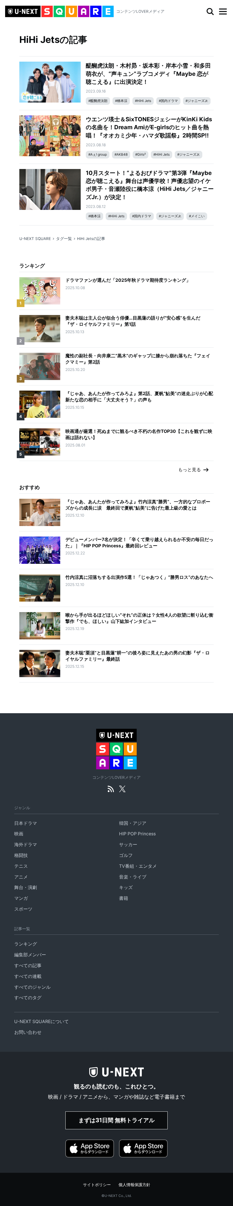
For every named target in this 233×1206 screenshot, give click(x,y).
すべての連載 (27, 976)
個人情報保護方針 (134, 1184)
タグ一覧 (64, 238)
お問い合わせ (27, 1032)
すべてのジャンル (32, 987)
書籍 (123, 898)
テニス (21, 866)
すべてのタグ (27, 997)
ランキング (25, 944)
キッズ (126, 887)
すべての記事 (27, 965)
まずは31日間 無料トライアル (116, 1120)
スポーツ (23, 909)
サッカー (128, 844)
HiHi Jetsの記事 (91, 238)
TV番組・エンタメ (138, 866)
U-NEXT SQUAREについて (41, 1021)
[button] (223, 12)
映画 (18, 833)
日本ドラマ (25, 823)
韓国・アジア (132, 823)
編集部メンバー (30, 954)
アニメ (21, 877)
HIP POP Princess (137, 833)
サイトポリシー (97, 1184)
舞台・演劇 (25, 887)
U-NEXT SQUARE (35, 238)
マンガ (21, 898)
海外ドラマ (25, 844)
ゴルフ (126, 855)
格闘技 (21, 855)
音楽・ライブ (132, 877)
